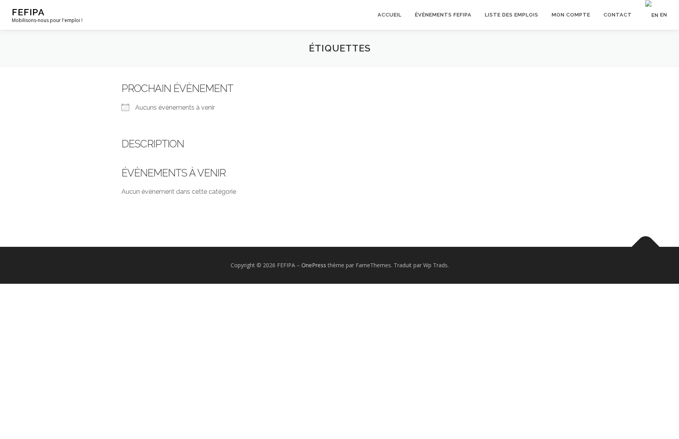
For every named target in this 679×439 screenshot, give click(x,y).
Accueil (390, 15)
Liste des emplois (511, 15)
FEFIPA (28, 12)
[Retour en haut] (646, 247)
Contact (618, 15)
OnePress (313, 265)
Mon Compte (571, 15)
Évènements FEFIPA (443, 15)
